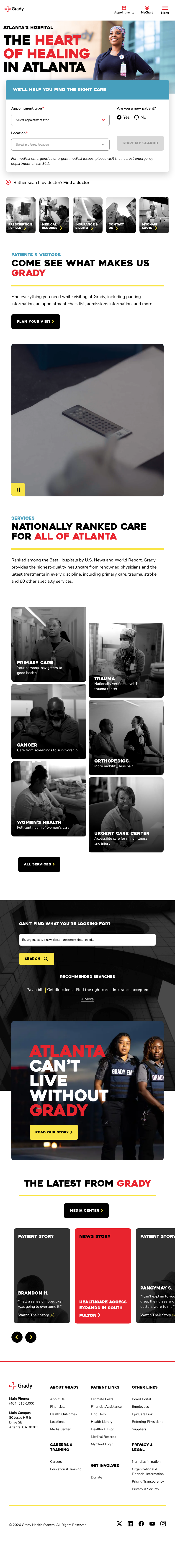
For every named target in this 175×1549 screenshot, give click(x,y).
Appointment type (27, 108)
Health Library (102, 1421)
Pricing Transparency (148, 1481)
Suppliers (139, 1429)
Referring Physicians (147, 1421)
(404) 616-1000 (21, 1403)
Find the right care (93, 989)
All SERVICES (37, 864)
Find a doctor (76, 183)
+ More (87, 999)
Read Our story (52, 1132)
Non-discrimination (146, 1461)
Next (30, 1337)
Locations (57, 1421)
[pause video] (18, 489)
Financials (57, 1406)
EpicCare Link (142, 1414)
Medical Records (103, 1436)
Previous (17, 1337)
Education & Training (66, 1469)
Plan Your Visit (34, 321)
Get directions (59, 989)
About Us (57, 1399)
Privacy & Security (145, 1489)
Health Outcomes (63, 1414)
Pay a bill (35, 989)
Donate (96, 1477)
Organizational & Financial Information (148, 1471)
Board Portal (141, 1399)
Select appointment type (32, 120)
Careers (56, 1461)
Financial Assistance (106, 1406)
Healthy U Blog (102, 1429)
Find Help (98, 1414)
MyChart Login (102, 1444)
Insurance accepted (130, 989)
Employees (140, 1406)
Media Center (84, 1210)
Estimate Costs (102, 1399)
